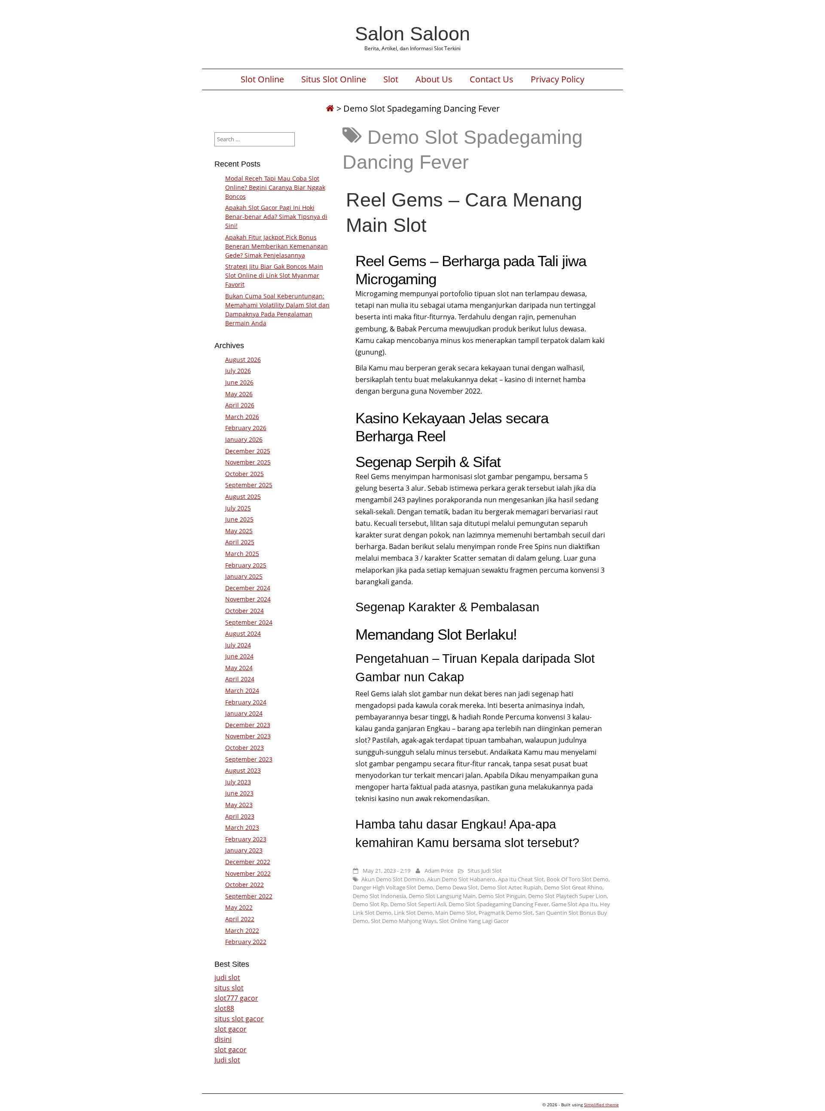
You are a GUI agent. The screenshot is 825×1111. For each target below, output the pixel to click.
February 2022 (245, 942)
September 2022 (248, 896)
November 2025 (248, 462)
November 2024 (248, 599)
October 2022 (244, 884)
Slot (390, 79)
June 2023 (239, 793)
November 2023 (248, 736)
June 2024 (239, 656)
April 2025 (239, 542)
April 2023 (239, 816)
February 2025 (245, 565)
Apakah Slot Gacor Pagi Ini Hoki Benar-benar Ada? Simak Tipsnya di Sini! (276, 216)
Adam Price (439, 870)
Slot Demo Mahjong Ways (404, 921)
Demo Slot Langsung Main (442, 896)
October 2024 (244, 611)
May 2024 (239, 668)
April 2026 (239, 405)
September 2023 (248, 759)
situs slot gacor (239, 1018)
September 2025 (248, 485)
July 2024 (238, 645)
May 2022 (239, 907)
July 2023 (238, 782)
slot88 (224, 1008)
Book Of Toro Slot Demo (577, 879)
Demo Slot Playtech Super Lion (567, 896)
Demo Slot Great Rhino (573, 887)
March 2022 (242, 930)
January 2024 (244, 713)
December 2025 (247, 451)
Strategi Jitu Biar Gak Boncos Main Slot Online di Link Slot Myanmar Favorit (274, 275)
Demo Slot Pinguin (502, 896)
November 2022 (248, 873)
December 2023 (247, 725)
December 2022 (247, 862)
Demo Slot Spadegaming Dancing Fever (499, 904)
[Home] (330, 108)
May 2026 (239, 394)
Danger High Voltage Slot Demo (393, 887)
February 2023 (245, 839)
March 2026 (242, 417)
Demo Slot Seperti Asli (418, 904)
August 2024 (243, 633)
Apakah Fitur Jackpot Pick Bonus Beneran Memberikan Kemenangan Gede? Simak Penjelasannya (276, 246)
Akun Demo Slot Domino (393, 879)
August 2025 (243, 496)
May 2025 (239, 531)
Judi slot (227, 1060)
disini (223, 1039)
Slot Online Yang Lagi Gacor (474, 921)
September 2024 (248, 622)
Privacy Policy (557, 79)
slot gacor (230, 1029)
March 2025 (242, 553)
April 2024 (239, 679)
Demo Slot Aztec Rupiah (510, 887)
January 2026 (244, 439)
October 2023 (244, 748)
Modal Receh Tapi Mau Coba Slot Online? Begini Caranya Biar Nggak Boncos (275, 187)
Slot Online (262, 79)
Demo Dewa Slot (457, 887)
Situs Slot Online (333, 79)
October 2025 (244, 474)
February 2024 (245, 702)
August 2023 (243, 770)
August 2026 (243, 359)
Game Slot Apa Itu (574, 904)
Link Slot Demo (413, 913)
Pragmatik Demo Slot (506, 913)
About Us (434, 79)
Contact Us (491, 79)
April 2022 (239, 919)
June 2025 (239, 519)
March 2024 (242, 690)
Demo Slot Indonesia (379, 896)
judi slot (227, 977)
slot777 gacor (236, 998)
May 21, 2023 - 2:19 (386, 870)
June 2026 (239, 382)
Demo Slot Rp (370, 904)
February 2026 (245, 428)
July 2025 (238, 508)
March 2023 (242, 827)
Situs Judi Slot (485, 870)
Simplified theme (601, 1105)
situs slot (229, 988)
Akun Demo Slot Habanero (461, 879)
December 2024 (247, 588)
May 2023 (239, 805)
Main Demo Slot (455, 913)
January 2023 (244, 850)
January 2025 (244, 576)
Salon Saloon (412, 33)
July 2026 (238, 371)
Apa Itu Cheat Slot (521, 879)
